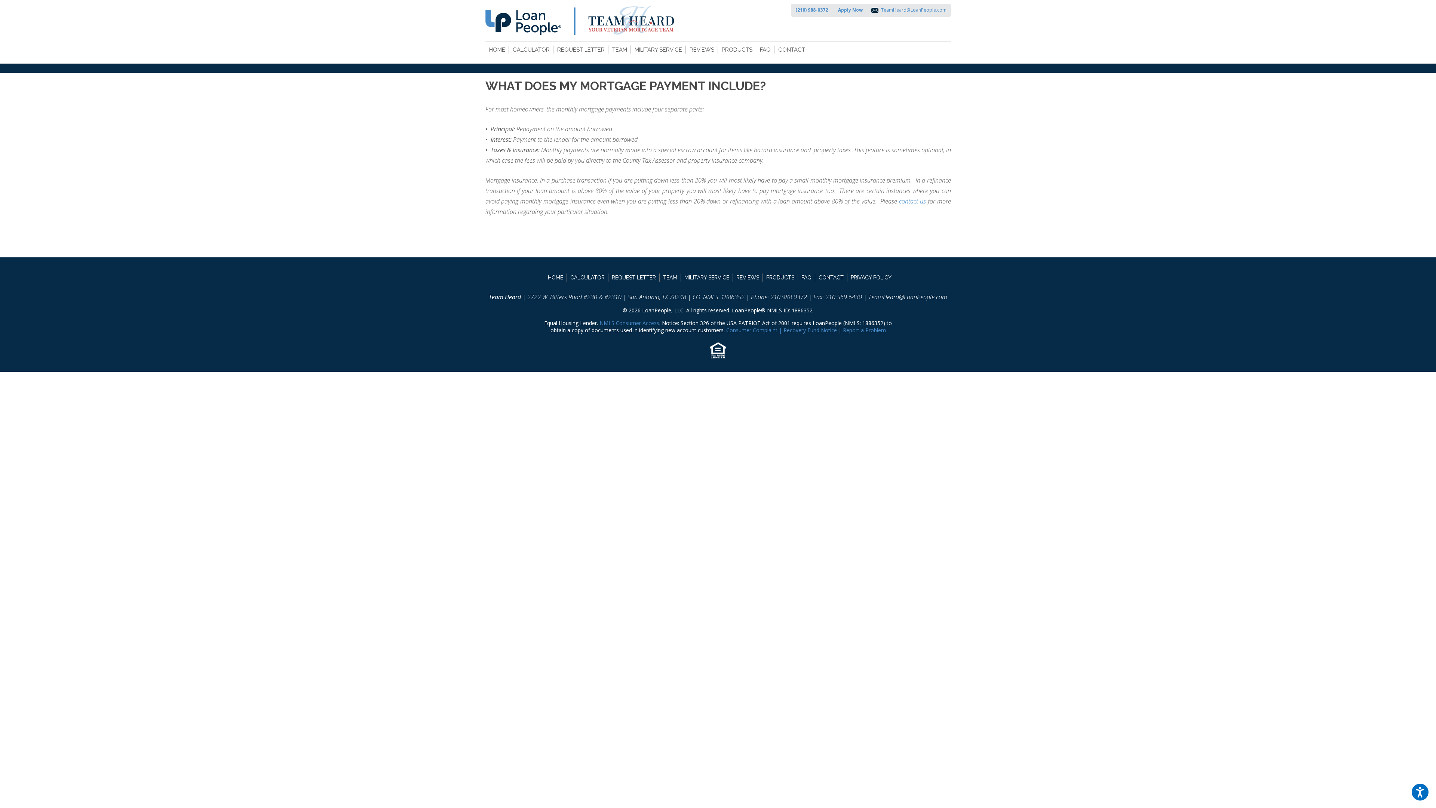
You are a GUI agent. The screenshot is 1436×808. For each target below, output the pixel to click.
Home (497, 49)
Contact (791, 49)
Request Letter (581, 49)
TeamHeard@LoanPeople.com (913, 10)
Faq (765, 49)
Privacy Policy (871, 278)
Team (619, 49)
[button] (1420, 792)
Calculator (531, 49)
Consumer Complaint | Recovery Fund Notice (781, 330)
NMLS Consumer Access (629, 323)
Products (737, 49)
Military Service (658, 49)
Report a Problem (864, 330)
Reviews (702, 49)
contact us (912, 201)
